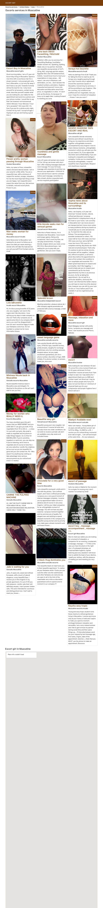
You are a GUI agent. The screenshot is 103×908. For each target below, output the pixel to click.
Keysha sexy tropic (77, 605)
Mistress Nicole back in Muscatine (18, 376)
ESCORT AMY (10, 3)
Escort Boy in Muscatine (18, 68)
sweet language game (48, 337)
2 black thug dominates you (51, 560)
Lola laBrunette (14, 302)
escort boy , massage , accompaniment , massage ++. (81, 528)
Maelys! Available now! (79, 419)
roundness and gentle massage (48, 152)
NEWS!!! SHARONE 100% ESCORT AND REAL (80, 129)
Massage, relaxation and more (80, 318)
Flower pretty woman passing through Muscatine (20, 160)
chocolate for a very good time (50, 481)
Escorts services (11, 7)
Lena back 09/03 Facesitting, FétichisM (48, 52)
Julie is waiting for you (17, 567)
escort (71, 360)
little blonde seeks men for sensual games (50, 225)
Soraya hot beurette (78, 68)
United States (24, 7)
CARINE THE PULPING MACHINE (17, 496)
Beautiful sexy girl (46, 419)
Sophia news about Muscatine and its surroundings (78, 203)
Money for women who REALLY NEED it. (18, 414)
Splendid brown (45, 298)
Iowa (33, 7)
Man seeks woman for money (17, 232)
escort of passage (77, 481)
